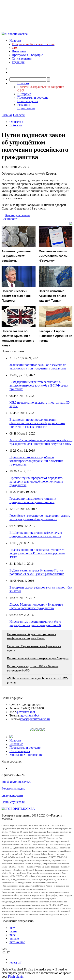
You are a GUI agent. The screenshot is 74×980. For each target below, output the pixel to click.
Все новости (10, 218)
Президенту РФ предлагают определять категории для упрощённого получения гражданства (36, 481)
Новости (15, 40)
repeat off (15, 962)
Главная (7, 115)
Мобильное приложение (25, 754)
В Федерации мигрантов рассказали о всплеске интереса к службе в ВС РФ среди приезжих (38, 385)
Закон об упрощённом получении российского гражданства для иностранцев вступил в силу (40, 442)
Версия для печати (17, 215)
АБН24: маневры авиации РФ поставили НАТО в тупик (37, 680)
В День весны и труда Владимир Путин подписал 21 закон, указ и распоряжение (36, 572)
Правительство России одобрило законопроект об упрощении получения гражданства (36, 461)
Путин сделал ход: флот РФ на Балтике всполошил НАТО (32, 668)
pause (13, 931)
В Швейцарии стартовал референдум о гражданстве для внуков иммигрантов (35, 534)
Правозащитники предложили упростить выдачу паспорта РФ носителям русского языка (37, 553)
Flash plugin (15, 976)
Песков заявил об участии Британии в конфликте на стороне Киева (31, 636)
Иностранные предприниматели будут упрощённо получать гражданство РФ (35, 623)
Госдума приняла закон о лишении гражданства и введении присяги (32, 500)
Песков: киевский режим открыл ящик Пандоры (37, 658)
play (12, 927)
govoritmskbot (26, 712)
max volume (17, 942)
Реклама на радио (13, 788)
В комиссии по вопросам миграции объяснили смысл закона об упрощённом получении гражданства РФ (37, 423)
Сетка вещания (22, 58)
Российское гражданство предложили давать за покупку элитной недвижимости (39, 517)
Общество (16, 121)
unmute (14, 938)
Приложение (26, 108)
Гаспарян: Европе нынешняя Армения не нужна (34, 648)
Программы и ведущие (27, 55)
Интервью (19, 51)
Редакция (18, 62)
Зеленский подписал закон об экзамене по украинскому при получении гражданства (37, 366)
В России (15, 125)
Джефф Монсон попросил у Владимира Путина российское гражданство (36, 606)
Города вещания (12, 795)
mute (12, 935)
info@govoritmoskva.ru (35, 719)
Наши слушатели (13, 802)
